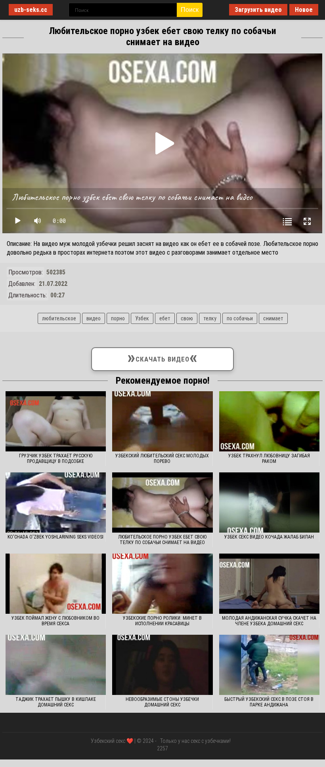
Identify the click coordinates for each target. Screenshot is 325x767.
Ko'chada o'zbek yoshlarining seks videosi (55, 537)
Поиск (190, 9)
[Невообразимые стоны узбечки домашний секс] (162, 665)
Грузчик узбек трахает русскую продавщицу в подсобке (55, 458)
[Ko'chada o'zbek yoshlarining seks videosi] (56, 502)
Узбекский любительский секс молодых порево (162, 458)
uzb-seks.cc (30, 9)
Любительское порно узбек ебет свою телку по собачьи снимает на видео (162, 539)
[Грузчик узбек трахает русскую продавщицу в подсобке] (56, 421)
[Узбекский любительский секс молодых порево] (162, 421)
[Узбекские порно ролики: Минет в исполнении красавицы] (162, 584)
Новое (304, 9)
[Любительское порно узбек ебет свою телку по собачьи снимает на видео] (162, 502)
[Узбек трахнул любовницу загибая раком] (269, 421)
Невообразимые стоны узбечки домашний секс (162, 702)
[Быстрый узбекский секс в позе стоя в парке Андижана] (269, 665)
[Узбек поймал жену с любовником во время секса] (56, 584)
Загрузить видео (258, 9)
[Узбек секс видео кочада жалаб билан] (269, 502)
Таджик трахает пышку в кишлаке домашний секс (55, 702)
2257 (162, 748)
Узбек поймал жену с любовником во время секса (55, 620)
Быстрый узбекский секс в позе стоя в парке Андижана (269, 702)
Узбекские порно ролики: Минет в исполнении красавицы (162, 620)
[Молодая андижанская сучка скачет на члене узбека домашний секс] (269, 584)
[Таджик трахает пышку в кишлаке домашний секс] (56, 665)
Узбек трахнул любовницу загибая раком (269, 458)
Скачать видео (162, 357)
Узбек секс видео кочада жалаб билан (269, 537)
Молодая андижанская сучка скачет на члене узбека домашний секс (269, 620)
